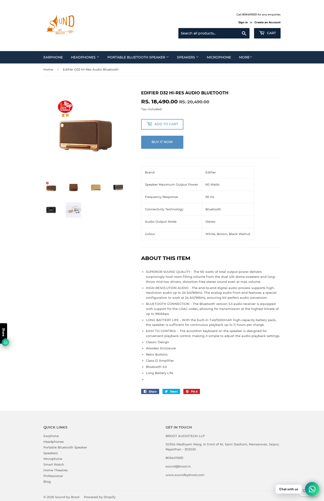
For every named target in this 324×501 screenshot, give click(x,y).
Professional (53, 476)
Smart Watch (53, 464)
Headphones (84, 57)
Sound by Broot (67, 497)
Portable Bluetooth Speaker (136, 57)
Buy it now (162, 142)
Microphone (219, 57)
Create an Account (268, 22)
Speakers (186, 57)
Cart (271, 33)
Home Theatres (55, 470)
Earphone (53, 57)
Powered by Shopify (100, 497)
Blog (47, 481)
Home (48, 69)
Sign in (243, 22)
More (244, 57)
